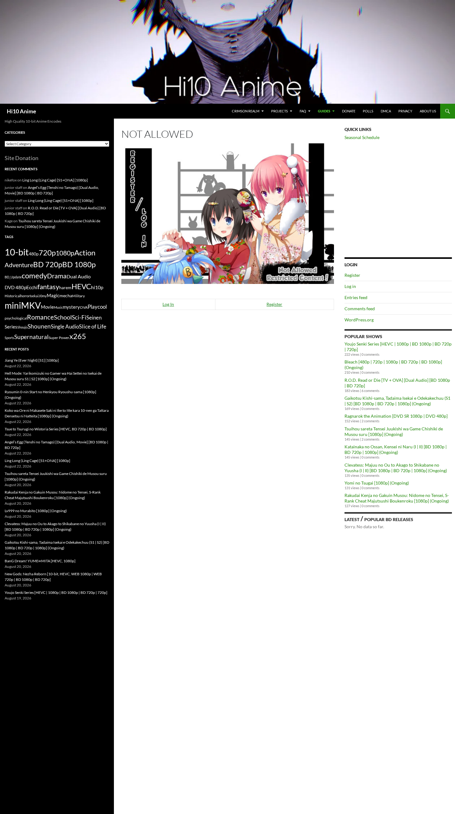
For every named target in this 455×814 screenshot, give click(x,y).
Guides (324, 111)
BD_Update (13, 277)
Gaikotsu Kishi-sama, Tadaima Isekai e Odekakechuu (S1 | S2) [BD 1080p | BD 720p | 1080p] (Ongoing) (397, 400)
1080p (65, 253)
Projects (279, 111)
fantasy (48, 286)
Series (11, 326)
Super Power (59, 337)
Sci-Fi (79, 317)
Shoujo (22, 327)
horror (25, 296)
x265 (77, 336)
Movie (47, 307)
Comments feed (359, 308)
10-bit (17, 251)
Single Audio (65, 326)
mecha (65, 295)
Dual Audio (79, 276)
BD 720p (47, 264)
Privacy (405, 111)
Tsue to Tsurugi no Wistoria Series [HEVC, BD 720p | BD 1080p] (56, 429)
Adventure (19, 264)
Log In (168, 304)
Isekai (34, 296)
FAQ (303, 111)
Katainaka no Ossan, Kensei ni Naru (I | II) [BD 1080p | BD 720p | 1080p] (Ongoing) (395, 449)
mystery (71, 307)
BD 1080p (79, 264)
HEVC (81, 286)
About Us (428, 111)
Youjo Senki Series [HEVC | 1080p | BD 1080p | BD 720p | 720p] (56, 592)
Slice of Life (92, 326)
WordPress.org (359, 319)
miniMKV (23, 305)
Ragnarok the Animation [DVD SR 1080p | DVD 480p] (396, 416)
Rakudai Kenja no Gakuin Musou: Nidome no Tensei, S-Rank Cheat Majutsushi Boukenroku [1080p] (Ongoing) (396, 498)
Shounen (39, 326)
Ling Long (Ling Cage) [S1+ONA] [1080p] (55, 180)
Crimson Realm (245, 111)
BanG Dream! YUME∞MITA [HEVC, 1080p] (40, 561)
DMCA (386, 111)
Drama (57, 276)
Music (58, 307)
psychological (16, 318)
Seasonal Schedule (361, 137)
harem (65, 287)
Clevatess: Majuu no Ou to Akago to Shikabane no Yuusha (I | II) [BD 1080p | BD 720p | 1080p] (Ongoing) (395, 467)
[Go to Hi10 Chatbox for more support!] (227, 213)
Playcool (97, 306)
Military (78, 296)
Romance (40, 317)
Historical (12, 296)
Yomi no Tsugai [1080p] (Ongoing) (376, 482)
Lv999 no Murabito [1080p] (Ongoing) (36, 510)
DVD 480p (15, 287)
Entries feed (355, 297)
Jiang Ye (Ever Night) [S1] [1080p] (32, 360)
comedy (34, 275)
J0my (43, 296)
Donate (348, 111)
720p (47, 252)
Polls (368, 111)
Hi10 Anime (21, 111)
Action (84, 252)
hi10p (97, 287)
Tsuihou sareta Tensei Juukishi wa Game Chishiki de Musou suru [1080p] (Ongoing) (393, 431)
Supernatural (31, 336)
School (63, 317)
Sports (9, 338)
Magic (53, 295)
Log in (350, 286)
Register (274, 304)
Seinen (94, 318)
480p (34, 253)
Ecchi (31, 287)
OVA (84, 307)
